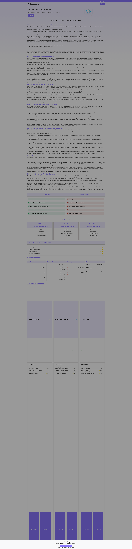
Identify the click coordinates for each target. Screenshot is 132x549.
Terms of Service (66, 547)
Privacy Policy (60, 547)
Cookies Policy (71, 547)
